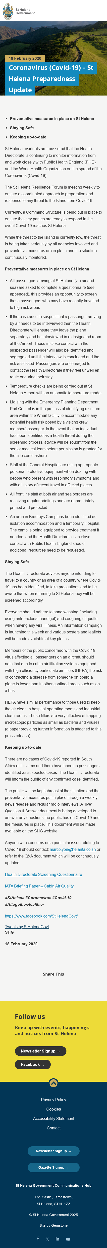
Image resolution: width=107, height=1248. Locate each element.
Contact (53, 1128)
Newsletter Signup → (53, 1151)
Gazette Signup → (53, 1167)
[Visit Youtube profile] (68, 1239)
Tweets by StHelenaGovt (27, 926)
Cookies (53, 1109)
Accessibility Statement (53, 1118)
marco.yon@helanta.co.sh (73, 849)
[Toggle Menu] (100, 12)
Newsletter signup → (40, 1051)
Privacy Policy (53, 1099)
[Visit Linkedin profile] (57, 1239)
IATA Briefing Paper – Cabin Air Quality (39, 886)
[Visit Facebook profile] (38, 1239)
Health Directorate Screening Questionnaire (43, 874)
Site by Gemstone (54, 1225)
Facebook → (33, 1064)
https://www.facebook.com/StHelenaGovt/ (41, 916)
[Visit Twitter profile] (47, 1239)
